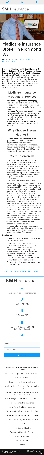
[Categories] (40, 9)
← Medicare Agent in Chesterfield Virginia (20, 271)
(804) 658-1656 (22, 315)
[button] (22, 355)
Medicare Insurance (10, 61)
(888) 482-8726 (22, 304)
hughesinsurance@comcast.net (22, 293)
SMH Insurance (26, 59)
